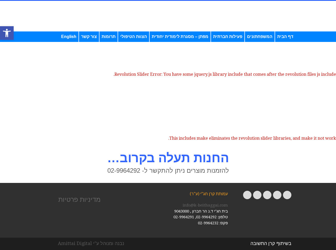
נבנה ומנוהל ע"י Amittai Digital (91, 243)
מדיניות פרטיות (79, 199)
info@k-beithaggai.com (205, 205)
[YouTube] (257, 195)
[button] (7, 33)
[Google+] (267, 195)
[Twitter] (277, 195)
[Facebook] (287, 195)
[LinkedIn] (247, 195)
